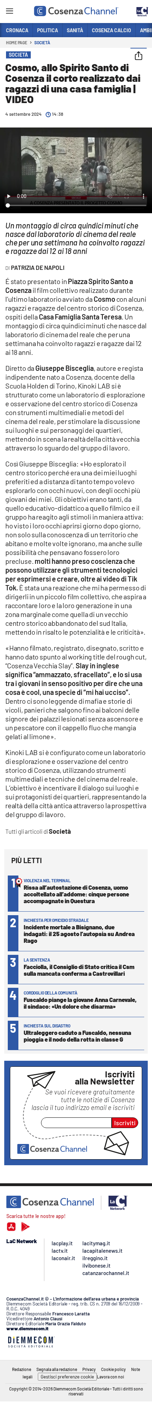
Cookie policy (113, 1369)
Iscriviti (125, 1123)
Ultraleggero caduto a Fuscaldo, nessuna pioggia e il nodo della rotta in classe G (77, 1036)
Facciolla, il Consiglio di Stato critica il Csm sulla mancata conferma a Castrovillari (79, 970)
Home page (16, 42)
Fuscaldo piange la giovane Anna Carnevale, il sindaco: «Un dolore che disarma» (80, 1003)
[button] (138, 56)
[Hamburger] (9, 12)
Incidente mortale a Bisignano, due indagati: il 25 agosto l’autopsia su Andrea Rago (79, 933)
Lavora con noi (110, 1376)
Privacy (89, 1369)
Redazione (21, 1369)
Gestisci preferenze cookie (67, 1376)
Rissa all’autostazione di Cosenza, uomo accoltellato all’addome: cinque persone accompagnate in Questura (76, 894)
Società (42, 42)
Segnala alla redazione (56, 1369)
